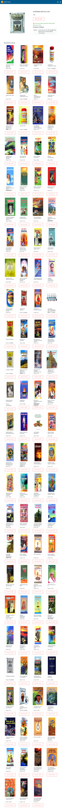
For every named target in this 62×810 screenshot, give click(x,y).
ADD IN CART (38, 19)
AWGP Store (7, 2)
